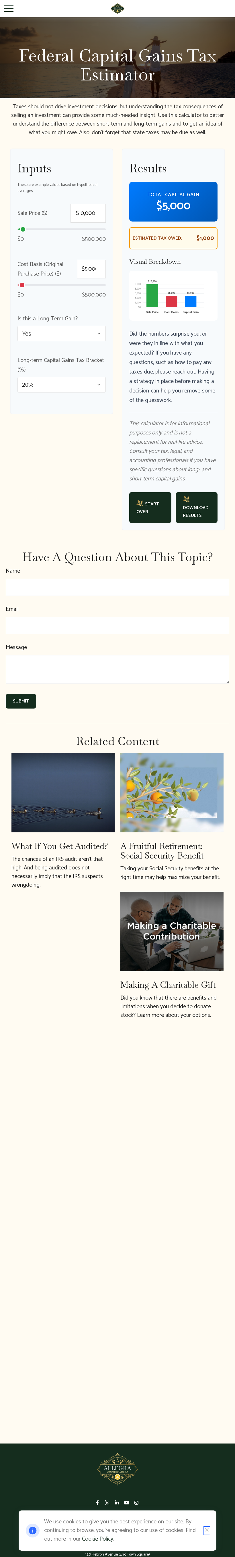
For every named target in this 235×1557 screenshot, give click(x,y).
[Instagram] (136, 1502)
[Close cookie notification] (207, 1530)
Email (12, 609)
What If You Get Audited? (59, 846)
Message (16, 647)
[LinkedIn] (117, 1502)
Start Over (147, 508)
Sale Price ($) (32, 213)
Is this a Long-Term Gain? (47, 319)
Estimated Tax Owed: (157, 238)
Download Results (196, 511)
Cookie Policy (97, 1539)
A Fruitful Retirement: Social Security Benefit (162, 850)
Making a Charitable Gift (168, 984)
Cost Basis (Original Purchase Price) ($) (40, 269)
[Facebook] (97, 1502)
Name (13, 571)
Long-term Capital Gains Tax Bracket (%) (60, 365)
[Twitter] (107, 1502)
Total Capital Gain (173, 194)
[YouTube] (127, 1502)
